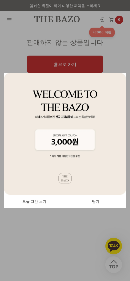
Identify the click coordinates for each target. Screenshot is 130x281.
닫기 (95, 201)
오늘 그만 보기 (34, 201)
